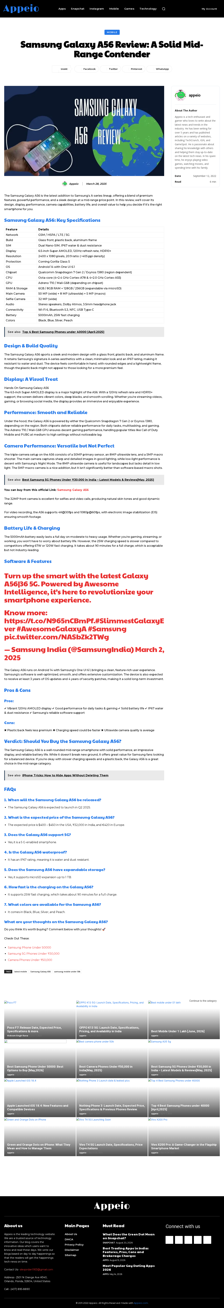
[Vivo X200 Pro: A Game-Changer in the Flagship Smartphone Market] (184, 1140)
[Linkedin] (188, 1240)
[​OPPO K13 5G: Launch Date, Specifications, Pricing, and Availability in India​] (112, 1023)
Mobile (112, 32)
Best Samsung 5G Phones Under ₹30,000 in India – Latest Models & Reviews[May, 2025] (181, 1068)
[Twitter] (207, 1240)
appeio (73, 183)
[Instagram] (179, 1240)
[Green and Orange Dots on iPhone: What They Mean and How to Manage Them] (40, 1140)
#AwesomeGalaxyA (52, 628)
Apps (105, 1260)
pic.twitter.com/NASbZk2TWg (56, 636)
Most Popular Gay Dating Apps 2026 (129, 1267)
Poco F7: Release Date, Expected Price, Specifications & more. (34, 1029)
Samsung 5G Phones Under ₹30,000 (33, 953)
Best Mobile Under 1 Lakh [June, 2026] (177, 1031)
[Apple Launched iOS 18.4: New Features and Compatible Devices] (40, 1101)
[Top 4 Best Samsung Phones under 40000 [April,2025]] (184, 1102)
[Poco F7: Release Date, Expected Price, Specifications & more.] (40, 1023)
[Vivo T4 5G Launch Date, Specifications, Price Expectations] (112, 1140)
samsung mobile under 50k (67, 971)
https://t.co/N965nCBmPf (48, 620)
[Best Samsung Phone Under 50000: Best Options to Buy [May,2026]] (40, 1062)
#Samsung (107, 628)
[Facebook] (169, 1240)
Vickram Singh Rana (17, 1035)
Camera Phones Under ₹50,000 (30, 960)
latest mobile (20, 971)
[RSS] (198, 1240)
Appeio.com (141, 1303)
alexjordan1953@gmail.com (36, 1269)
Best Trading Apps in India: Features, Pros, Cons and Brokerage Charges (126, 1252)
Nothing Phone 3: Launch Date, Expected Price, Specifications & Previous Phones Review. (112, 1107)
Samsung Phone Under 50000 (29, 947)
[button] (163, 8)
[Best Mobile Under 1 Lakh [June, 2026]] (184, 1023)
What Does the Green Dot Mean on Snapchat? (129, 1236)
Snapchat (109, 1242)
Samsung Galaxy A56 (73, 490)
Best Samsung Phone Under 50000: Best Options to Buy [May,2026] (35, 1068)
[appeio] (65, 183)
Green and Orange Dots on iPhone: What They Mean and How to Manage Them (38, 1146)
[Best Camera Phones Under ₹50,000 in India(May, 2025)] (112, 1062)
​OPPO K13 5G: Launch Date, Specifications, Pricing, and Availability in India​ (109, 1029)
